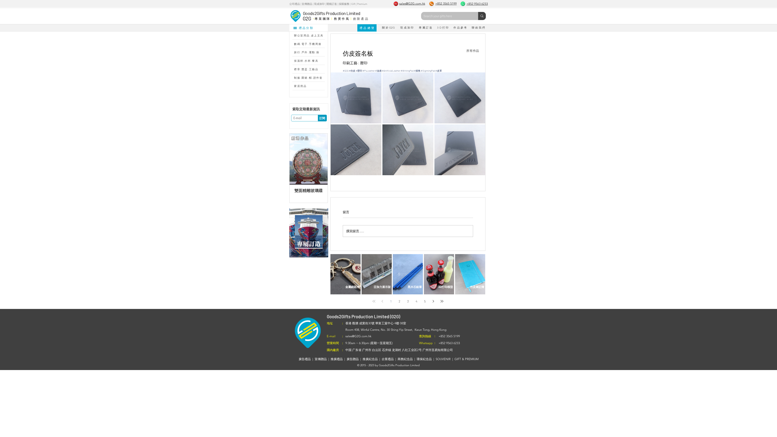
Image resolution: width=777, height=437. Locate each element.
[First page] (374, 301)
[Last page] (442, 301)
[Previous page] (382, 301)
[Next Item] (321, 159)
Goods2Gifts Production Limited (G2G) (363, 316)
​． (313, 17)
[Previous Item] (295, 159)
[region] (308, 232)
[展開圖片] (356, 97)
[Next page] (433, 301)
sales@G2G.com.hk (358, 336)
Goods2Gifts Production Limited (331, 13)
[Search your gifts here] (482, 16)
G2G (307, 18)
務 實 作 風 (341, 18)
